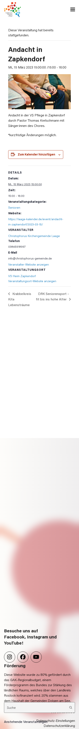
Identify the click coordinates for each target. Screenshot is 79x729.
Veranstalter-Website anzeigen (28, 264)
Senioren (14, 207)
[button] (72, 9)
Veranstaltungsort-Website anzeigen (32, 281)
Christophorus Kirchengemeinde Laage (34, 236)
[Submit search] (70, 707)
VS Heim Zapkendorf (22, 276)
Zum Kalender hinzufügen (36, 154)
